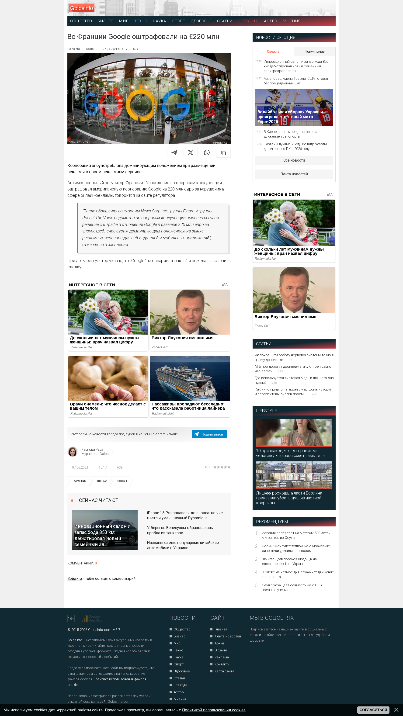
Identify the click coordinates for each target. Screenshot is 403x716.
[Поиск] (311, 8)
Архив (219, 643)
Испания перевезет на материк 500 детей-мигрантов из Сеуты (296, 535)
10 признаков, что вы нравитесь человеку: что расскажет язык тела (290, 453)
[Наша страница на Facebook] (255, 653)
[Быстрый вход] (327, 8)
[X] (191, 152)
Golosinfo (81, 8)
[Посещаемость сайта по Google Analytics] (92, 618)
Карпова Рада (92, 449)
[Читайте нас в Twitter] (269, 653)
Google (122, 481)
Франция (80, 481)
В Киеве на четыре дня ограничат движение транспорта (291, 134)
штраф (102, 481)
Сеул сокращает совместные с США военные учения (292, 587)
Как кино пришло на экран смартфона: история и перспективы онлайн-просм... (293, 391)
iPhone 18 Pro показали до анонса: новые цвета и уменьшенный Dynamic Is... (185, 515)
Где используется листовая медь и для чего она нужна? (294, 380)
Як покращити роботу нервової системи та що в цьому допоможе (294, 357)
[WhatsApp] (207, 152)
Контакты (222, 664)
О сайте (221, 650)
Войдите (74, 578)
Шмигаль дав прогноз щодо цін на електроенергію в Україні (289, 561)
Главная (221, 629)
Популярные (315, 51)
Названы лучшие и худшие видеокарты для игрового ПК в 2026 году (295, 146)
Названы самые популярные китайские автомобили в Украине (183, 545)
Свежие (273, 51)
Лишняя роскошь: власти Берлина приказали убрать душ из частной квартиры (289, 498)
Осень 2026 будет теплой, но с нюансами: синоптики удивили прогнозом (296, 548)
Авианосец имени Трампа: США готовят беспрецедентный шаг (296, 80)
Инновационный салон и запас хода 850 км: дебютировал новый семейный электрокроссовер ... (296, 66)
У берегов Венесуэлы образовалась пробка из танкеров (180, 530)
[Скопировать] (223, 153)
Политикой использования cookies (214, 710)
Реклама (222, 657)
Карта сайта (224, 671)
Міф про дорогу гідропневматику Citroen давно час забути (293, 368)
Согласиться (373, 710)
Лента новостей (294, 174)
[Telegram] (174, 152)
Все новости (294, 160)
